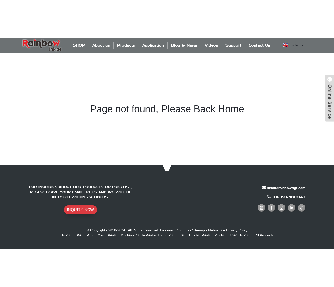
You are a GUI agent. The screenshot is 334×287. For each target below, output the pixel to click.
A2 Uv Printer (145, 235)
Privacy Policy (236, 230)
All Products (264, 235)
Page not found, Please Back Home (167, 108)
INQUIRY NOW (80, 210)
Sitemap (198, 230)
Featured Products (174, 230)
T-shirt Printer (168, 235)
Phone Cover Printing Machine (110, 235)
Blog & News (184, 45)
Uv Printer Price (72, 235)
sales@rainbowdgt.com (286, 188)
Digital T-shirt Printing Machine (204, 235)
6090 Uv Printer (242, 235)
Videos (211, 45)
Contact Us (259, 45)
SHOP (79, 45)
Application (153, 45)
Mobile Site (216, 230)
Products (126, 45)
